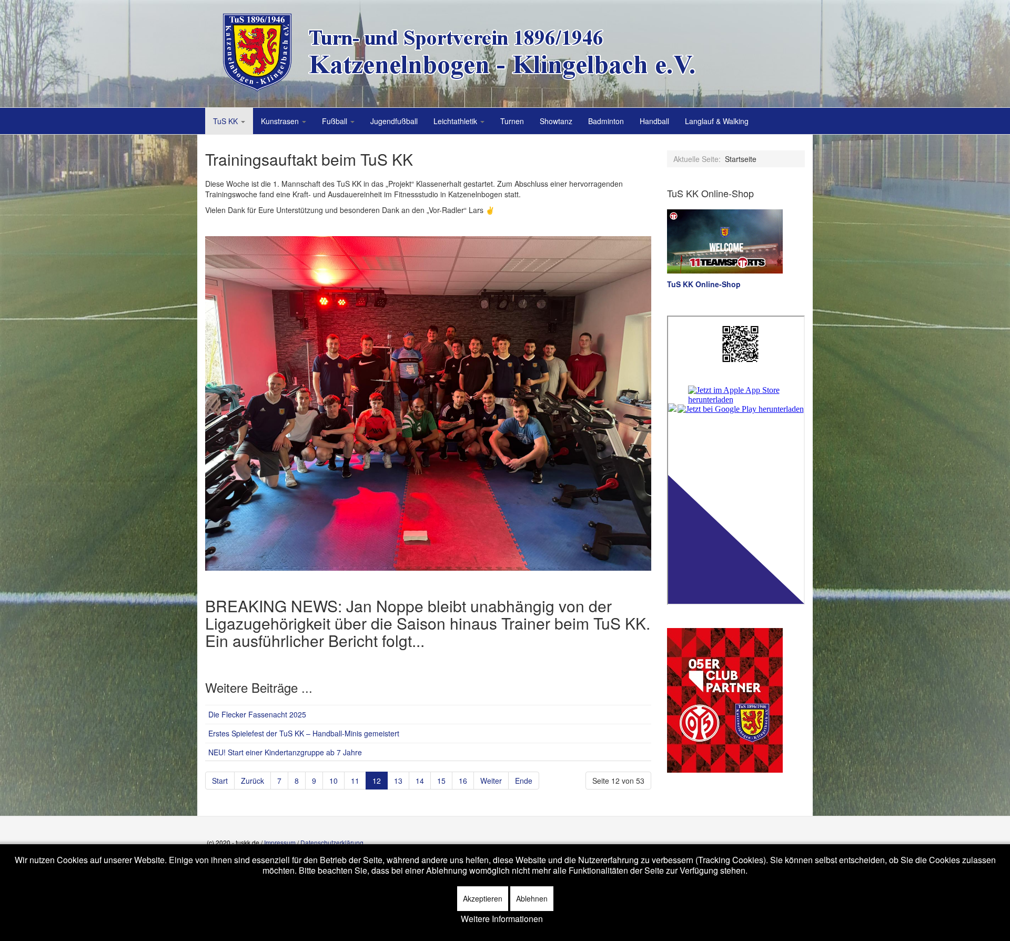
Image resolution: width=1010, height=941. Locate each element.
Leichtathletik (456, 121)
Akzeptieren (482, 898)
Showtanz (556, 121)
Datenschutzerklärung (331, 842)
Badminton (606, 121)
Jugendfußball (394, 121)
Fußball (335, 121)
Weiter (491, 780)
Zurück (252, 780)
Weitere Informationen (502, 919)
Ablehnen (532, 898)
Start (220, 780)
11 (355, 780)
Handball (654, 121)
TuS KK (226, 121)
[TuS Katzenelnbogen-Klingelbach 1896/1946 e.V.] (468, 53)
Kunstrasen (281, 121)
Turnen (512, 121)
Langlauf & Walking (717, 121)
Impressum (280, 842)
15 (441, 780)
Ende (523, 780)
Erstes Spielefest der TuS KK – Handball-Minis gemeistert (303, 733)
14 (420, 780)
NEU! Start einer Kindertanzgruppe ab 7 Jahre (285, 752)
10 (333, 780)
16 (463, 780)
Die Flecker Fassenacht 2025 (257, 714)
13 (398, 780)
